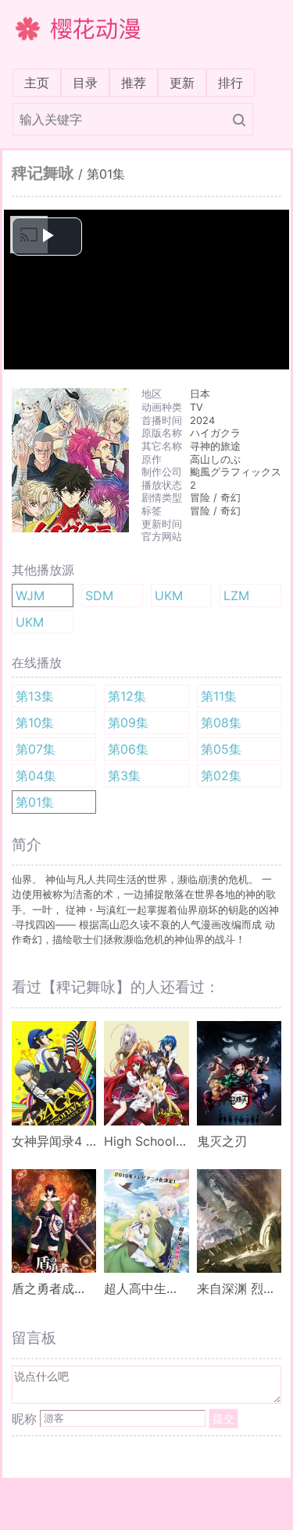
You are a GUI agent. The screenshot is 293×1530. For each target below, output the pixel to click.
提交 (223, 1418)
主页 (39, 82)
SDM (99, 595)
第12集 (127, 696)
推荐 (133, 82)
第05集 (221, 749)
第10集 (35, 722)
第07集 (35, 749)
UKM (169, 595)
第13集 (35, 696)
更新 (182, 82)
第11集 (219, 696)
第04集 (36, 775)
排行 (230, 82)
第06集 (128, 749)
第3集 (124, 775)
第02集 (221, 775)
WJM (30, 595)
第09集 (128, 722)
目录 (85, 82)
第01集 (35, 802)
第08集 (221, 722)
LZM (236, 595)
